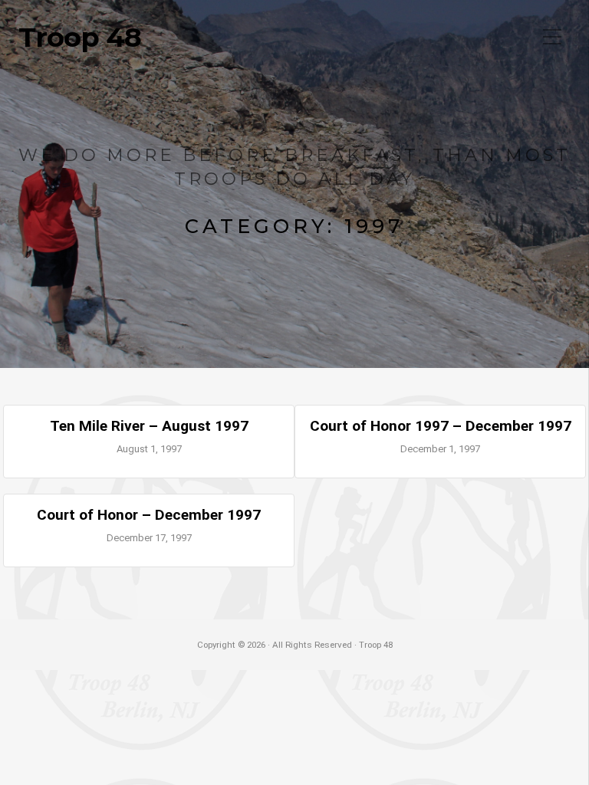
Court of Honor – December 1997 (149, 515)
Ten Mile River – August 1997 (149, 426)
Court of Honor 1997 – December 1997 (440, 426)
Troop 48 (79, 37)
